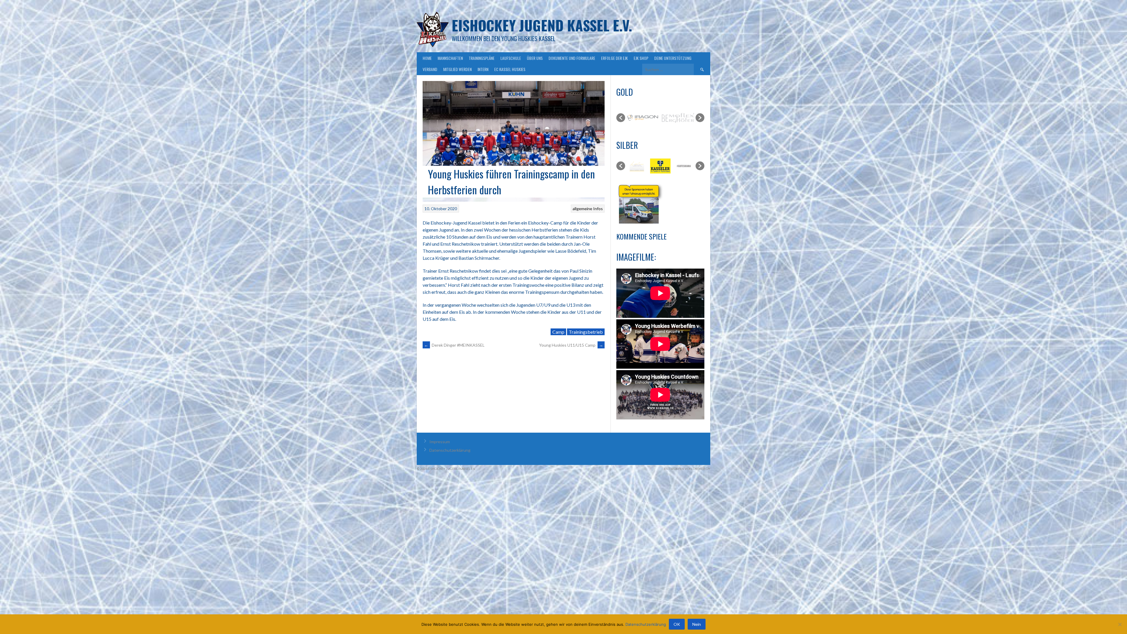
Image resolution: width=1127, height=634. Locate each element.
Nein (696, 624)
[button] (620, 117)
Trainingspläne (482, 58)
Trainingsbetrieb (586, 332)
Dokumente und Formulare (572, 58)
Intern (483, 69)
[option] (643, 117)
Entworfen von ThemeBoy (687, 469)
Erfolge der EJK (614, 58)
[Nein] (1120, 624)
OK (677, 624)
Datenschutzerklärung (449, 450)
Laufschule (510, 58)
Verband (430, 69)
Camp (558, 332)
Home (427, 58)
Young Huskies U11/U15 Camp (571, 345)
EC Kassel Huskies (509, 69)
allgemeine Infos (588, 208)
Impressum (439, 441)
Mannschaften (450, 58)
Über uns (535, 58)
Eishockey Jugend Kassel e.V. (542, 25)
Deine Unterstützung (672, 58)
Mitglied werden (457, 69)
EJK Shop (641, 58)
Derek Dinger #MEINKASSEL (454, 345)
